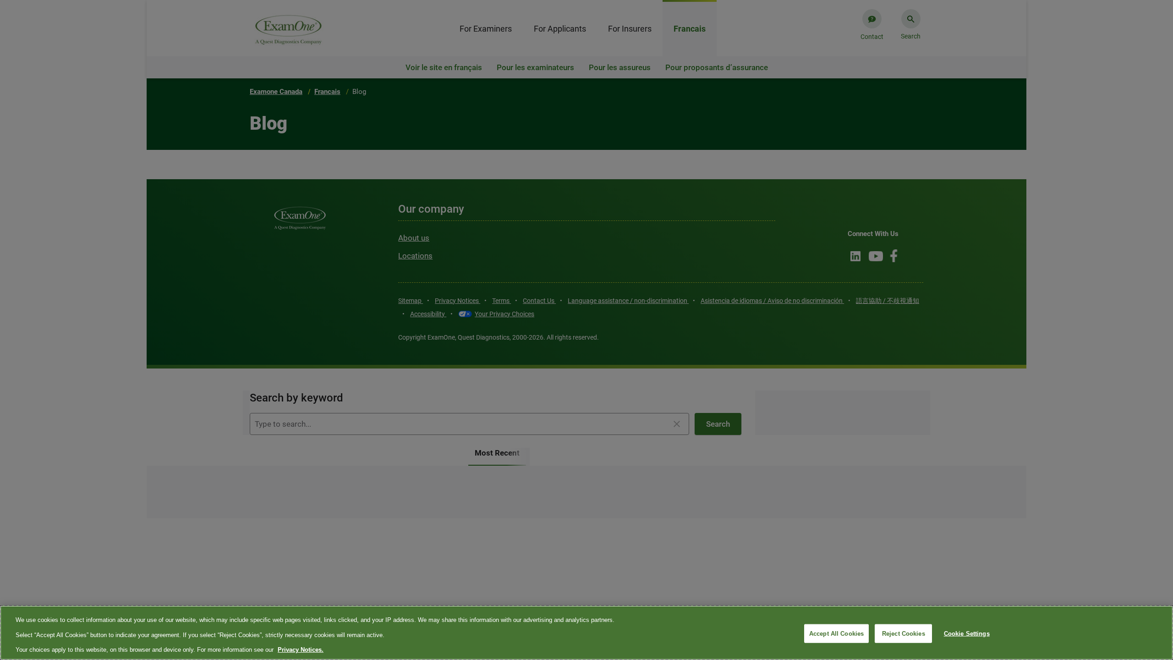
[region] (586, 632)
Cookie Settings (967, 633)
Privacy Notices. (300, 649)
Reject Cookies (903, 633)
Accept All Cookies (836, 633)
